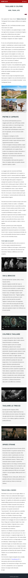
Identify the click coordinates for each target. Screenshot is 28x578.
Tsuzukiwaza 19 (15, 559)
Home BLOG (4, 1)
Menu (25, 1)
